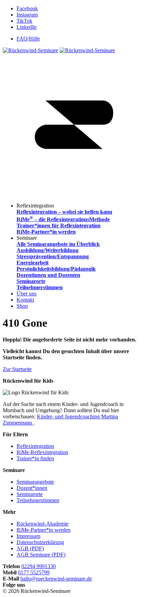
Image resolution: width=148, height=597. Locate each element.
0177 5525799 (34, 572)
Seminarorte (30, 494)
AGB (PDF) (30, 548)
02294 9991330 (38, 566)
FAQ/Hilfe (28, 39)
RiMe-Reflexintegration (42, 452)
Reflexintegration (35, 446)
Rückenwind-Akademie (42, 524)
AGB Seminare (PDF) (41, 554)
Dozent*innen (32, 488)
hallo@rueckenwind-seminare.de (56, 579)
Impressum (28, 536)
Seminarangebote (35, 482)
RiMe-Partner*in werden (44, 530)
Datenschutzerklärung (40, 542)
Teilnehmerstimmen (38, 500)
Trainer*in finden (35, 458)
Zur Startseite (17, 369)
